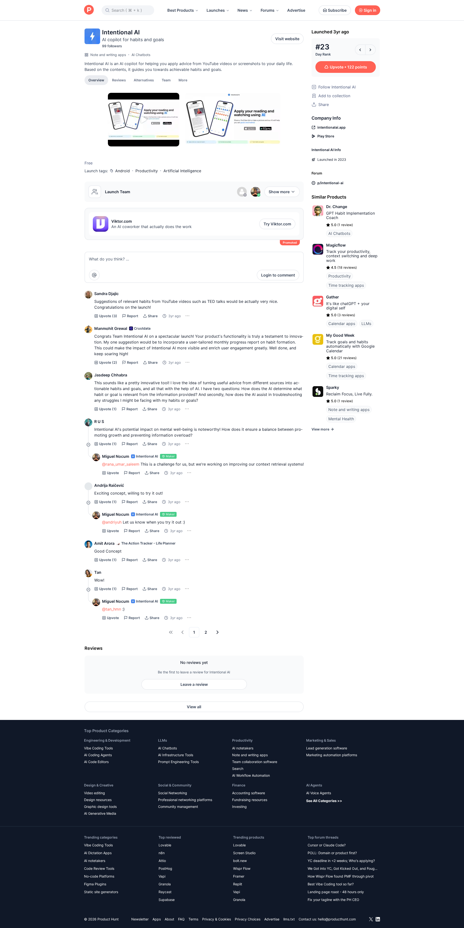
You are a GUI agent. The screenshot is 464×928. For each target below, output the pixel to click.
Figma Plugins (95, 884)
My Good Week (340, 335)
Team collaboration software (254, 762)
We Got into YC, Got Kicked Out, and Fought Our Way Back (343, 868)
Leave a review (194, 684)
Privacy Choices (247, 919)
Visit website (287, 38)
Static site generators (101, 892)
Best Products (180, 10)
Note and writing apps (108, 55)
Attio (162, 861)
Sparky (332, 387)
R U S (99, 421)
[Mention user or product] (94, 275)
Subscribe (337, 10)
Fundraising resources (249, 800)
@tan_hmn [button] (111, 609)
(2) (108, 362)
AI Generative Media (100, 813)
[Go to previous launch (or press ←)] (360, 50)
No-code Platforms (99, 876)
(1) (108, 409)
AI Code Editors (96, 762)
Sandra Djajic (106, 293)
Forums (268, 10)
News (242, 10)
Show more (279, 191)
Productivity (146, 170)
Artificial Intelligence (182, 170)
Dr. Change (336, 206)
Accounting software (248, 793)
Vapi (162, 876)
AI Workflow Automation (251, 775)
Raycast (165, 892)
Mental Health (341, 418)
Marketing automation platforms (331, 755)
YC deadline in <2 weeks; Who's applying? (341, 861)
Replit (237, 884)
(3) (108, 316)
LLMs (366, 323)
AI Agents (314, 785)
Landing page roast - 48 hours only (336, 892)
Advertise (296, 10)
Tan (97, 572)
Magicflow (336, 245)
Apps (156, 919)
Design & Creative (98, 785)
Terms (193, 919)
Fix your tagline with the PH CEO (333, 900)
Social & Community (174, 785)
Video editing (94, 793)
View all (194, 706)
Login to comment (278, 275)
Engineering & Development (107, 740)
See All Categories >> (324, 801)
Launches (216, 10)
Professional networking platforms (185, 800)
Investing (239, 806)
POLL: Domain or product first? (332, 853)
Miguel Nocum (115, 456)
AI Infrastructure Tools (175, 755)
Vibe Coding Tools (98, 748)
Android (122, 170)
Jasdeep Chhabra (110, 375)
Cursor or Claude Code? (327, 845)
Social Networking (172, 793)
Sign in (370, 10)
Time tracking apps (346, 285)
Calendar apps (341, 323)
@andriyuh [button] (112, 522)
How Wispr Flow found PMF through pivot (341, 876)
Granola (165, 884)
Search (237, 768)
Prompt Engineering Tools (178, 762)
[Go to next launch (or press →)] (370, 50)
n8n (162, 853)
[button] (183, 79)
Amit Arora (104, 543)
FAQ (181, 919)
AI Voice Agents (318, 793)
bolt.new (240, 861)
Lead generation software (326, 748)
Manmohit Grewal (110, 328)
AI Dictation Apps (98, 853)
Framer (238, 876)
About (169, 919)
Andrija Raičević (109, 485)
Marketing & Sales (321, 740)
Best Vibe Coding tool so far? (331, 884)
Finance (238, 785)
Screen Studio (244, 853)
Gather (332, 297)
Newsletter (140, 919)
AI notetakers (242, 748)
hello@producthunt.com (337, 919)
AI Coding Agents (98, 755)
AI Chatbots (141, 55)
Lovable (165, 845)
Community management (178, 806)
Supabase (167, 900)
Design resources (98, 800)
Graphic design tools (100, 806)
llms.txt (289, 919)
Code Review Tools (99, 868)
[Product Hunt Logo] (89, 10)
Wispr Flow (241, 868)
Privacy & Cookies (216, 919)
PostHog (165, 868)
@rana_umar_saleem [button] (120, 464)
